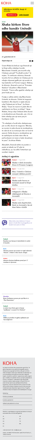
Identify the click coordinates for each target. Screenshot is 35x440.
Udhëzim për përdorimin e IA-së (11, 403)
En (3, 418)
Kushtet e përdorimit (8, 400)
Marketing (5, 393)
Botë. (5, 249)
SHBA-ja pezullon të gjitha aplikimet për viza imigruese (16, 318)
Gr (20, 416)
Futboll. (5, 239)
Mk (20, 423)
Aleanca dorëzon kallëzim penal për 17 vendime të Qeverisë (15, 261)
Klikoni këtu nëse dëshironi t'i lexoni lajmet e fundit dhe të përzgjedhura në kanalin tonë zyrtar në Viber (20, 223)
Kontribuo (11, 15)
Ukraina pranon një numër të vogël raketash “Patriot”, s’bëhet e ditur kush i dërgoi (17, 251)
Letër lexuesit (24, 15)
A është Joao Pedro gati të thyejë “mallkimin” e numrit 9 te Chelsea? (14, 309)
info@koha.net (17, 430)
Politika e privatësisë (8, 396)
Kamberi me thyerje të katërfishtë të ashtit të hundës (16, 242)
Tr (20, 421)
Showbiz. (6, 296)
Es (3, 426)
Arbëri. (5, 258)
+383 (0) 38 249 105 (8, 430)
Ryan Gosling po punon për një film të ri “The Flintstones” (16, 299)
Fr (3, 423)
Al (3, 416)
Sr (20, 418)
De (3, 421)
